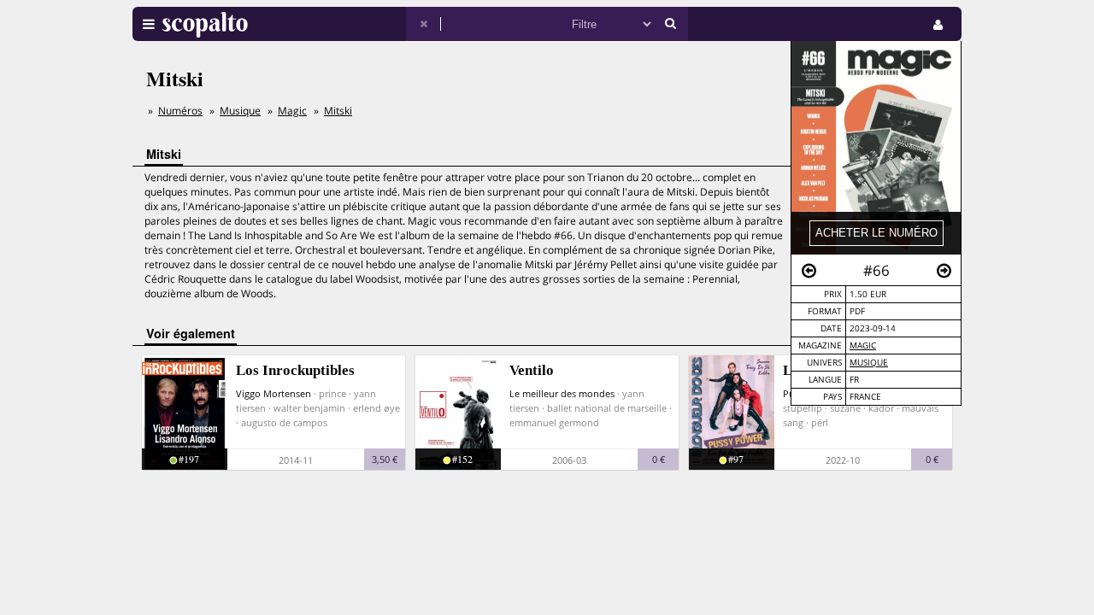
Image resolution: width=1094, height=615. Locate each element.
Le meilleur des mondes (562, 393)
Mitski (338, 110)
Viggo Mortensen (273, 393)
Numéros (180, 110)
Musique (869, 362)
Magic (863, 345)
